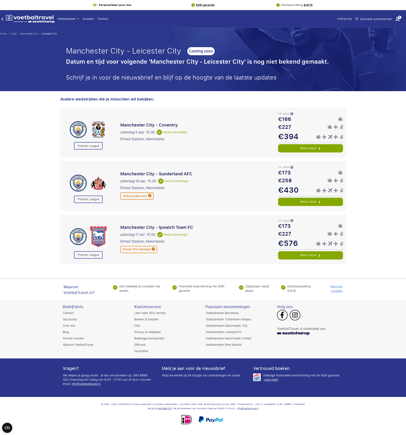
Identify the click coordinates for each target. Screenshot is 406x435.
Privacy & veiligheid (147, 332)
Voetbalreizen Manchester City (226, 325)
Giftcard (139, 344)
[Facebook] (282, 315)
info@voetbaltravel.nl (86, 384)
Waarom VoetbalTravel (78, 344)
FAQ (137, 325)
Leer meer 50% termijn (150, 313)
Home (3, 34)
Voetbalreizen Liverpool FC (224, 332)
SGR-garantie (205, 5)
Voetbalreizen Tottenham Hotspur (228, 319)
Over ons (69, 325)
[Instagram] (295, 315)
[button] (397, 19)
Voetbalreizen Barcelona (222, 313)
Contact (102, 19)
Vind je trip (344, 19)
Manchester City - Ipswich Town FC (156, 227)
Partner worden (73, 338)
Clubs (13, 34)
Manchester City (29, 34)
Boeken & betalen (146, 319)
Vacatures (70, 319)
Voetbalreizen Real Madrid (223, 344)
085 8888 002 (165, 408)
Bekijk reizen (308, 148)
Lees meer (271, 380)
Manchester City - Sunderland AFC (156, 174)
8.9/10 (308, 5)
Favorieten (141, 351)
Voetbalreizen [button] (67, 19)
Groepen (88, 19)
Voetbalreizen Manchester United (228, 338)
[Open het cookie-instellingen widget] (7, 426)
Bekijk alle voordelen (337, 288)
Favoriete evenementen (375, 19)
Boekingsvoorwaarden (149, 338)
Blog (66, 332)
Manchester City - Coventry (149, 125)
